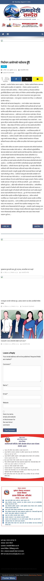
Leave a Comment (8, 72)
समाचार (4, 66)
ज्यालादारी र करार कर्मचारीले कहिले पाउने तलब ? (13, 341)
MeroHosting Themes (35, 575)
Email (5, 394)
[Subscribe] (37, 79)
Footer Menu (9, 578)
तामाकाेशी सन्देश (24, 70)
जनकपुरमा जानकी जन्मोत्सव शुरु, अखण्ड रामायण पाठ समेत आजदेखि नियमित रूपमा (20, 302)
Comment (7, 364)
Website (5, 402)
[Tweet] (27, 79)
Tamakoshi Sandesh (28, 306)
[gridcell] (22, 547)
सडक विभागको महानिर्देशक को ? (38, 226)
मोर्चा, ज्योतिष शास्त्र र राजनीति (7, 226)
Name (5, 385)
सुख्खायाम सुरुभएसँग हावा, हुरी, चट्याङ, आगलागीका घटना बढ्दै (17, 269)
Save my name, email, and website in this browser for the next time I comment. (9, 419)
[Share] (16, 79)
